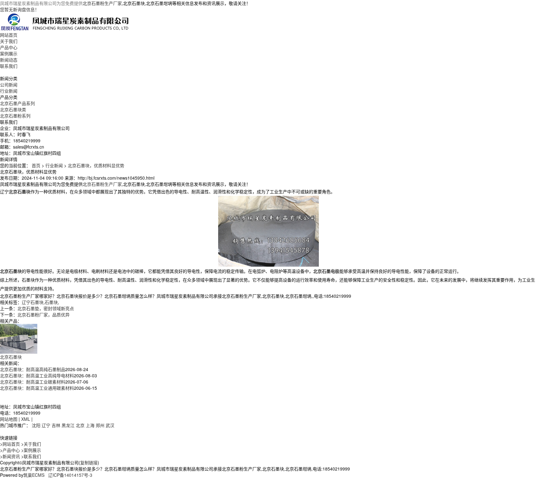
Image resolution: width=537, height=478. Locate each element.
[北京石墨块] (18, 338)
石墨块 (51, 302)
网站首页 (8, 35)
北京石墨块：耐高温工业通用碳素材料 (37, 388)
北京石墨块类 (13, 109)
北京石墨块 (11, 357)
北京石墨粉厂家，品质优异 (43, 314)
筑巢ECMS (33, 475)
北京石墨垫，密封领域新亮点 (45, 308)
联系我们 (8, 66)
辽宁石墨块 (33, 302)
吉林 (56, 425)
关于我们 (8, 41)
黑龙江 (68, 425)
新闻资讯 (11, 456)
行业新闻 (8, 91)
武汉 (110, 425)
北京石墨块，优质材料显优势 (96, 165)
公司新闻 (8, 84)
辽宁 (46, 425)
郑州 (100, 425)
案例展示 (8, 53)
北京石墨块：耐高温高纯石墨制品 (32, 369)
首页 (36, 165)
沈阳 (36, 425)
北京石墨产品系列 (17, 103)
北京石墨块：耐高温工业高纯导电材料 (37, 375)
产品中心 (8, 47)
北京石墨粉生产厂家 (102, 3)
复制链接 (89, 462)
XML (25, 419)
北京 (80, 425)
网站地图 (8, 419)
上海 (90, 425)
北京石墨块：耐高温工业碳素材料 (32, 382)
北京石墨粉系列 (15, 116)
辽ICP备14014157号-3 (70, 475)
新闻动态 (8, 60)
